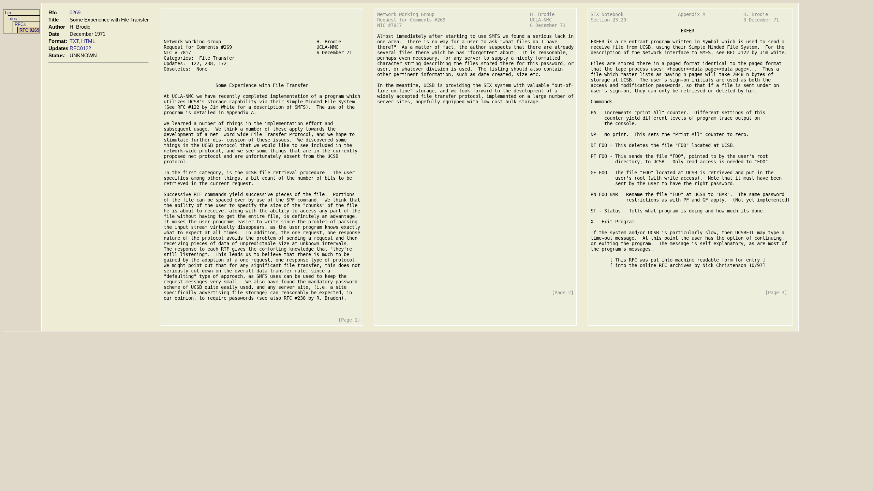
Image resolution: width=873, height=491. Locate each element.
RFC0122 (80, 48)
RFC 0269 (29, 30)
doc (13, 18)
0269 (75, 12)
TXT (74, 41)
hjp (8, 12)
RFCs (20, 24)
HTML (88, 41)
